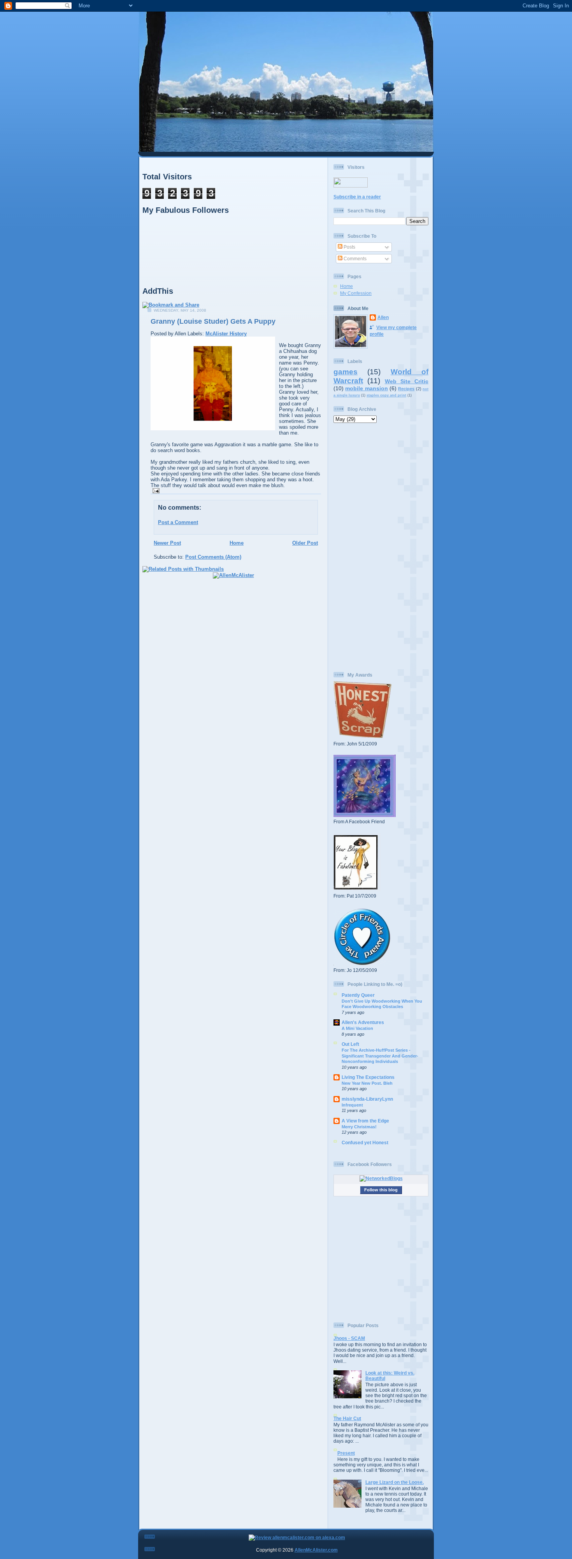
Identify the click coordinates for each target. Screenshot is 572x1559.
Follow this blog (381, 1189)
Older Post (305, 543)
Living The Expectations (368, 1077)
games (345, 372)
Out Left (350, 1044)
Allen (383, 317)
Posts (348, 246)
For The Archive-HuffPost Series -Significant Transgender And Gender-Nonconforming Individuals (380, 1056)
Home (237, 543)
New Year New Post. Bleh (367, 1083)
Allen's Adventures (363, 1022)
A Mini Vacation (357, 1028)
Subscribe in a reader (357, 196)
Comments (354, 258)
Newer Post (167, 543)
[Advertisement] (380, 547)
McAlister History (226, 334)
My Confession (356, 293)
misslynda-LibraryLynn (367, 1098)
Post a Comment (178, 522)
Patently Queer (358, 995)
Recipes (406, 388)
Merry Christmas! (359, 1126)
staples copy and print (386, 395)
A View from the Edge (365, 1120)
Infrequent (352, 1105)
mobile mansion (366, 388)
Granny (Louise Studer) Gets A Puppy (213, 321)
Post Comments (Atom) (213, 557)
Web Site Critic (407, 381)
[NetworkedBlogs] (381, 1178)
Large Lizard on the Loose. (394, 1482)
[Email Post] (155, 490)
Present (346, 1453)
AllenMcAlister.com (316, 1549)
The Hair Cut (347, 1418)
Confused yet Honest (365, 1142)
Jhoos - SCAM (349, 1338)
